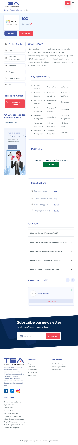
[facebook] (6, 390)
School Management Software (14, 419)
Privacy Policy (32, 372)
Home (6, 10)
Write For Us (32, 375)
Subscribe (54, 336)
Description (13, 50)
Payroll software (9, 405)
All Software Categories (12, 427)
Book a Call (13, 147)
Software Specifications (14, 57)
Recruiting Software (16, 10)
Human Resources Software (13, 402)
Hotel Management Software (13, 425)
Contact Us (31, 367)
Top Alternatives (15, 78)
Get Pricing (26, 33)
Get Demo (10, 33)
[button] (73, 280)
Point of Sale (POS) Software (13, 416)
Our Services (56, 369)
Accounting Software (11, 413)
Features (12, 65)
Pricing (11, 72)
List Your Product (57, 364)
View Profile (51, 301)
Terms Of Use (32, 369)
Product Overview (16, 44)
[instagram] (18, 390)
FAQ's (11, 84)
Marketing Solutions (59, 367)
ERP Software (8, 410)
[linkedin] (12, 390)
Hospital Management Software (14, 422)
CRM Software (8, 407)
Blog (29, 364)
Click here (50, 164)
